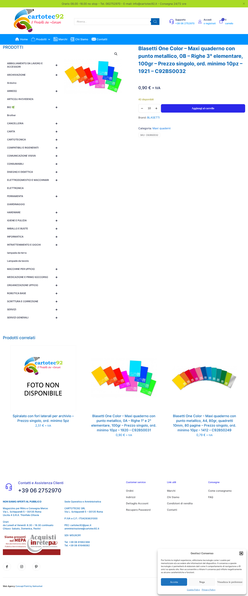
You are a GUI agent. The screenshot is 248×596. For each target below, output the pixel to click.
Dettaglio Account (137, 503)
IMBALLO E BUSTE (32, 229)
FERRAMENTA (32, 196)
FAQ (210, 497)
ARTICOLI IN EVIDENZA (20, 99)
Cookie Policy (193, 589)
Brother (11, 115)
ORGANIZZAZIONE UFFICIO (32, 285)
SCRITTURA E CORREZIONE (32, 301)
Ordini (129, 490)
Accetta (174, 582)
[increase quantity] (156, 108)
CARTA (32, 131)
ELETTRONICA (15, 188)
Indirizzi (130, 497)
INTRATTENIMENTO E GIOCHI (32, 245)
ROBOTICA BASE (32, 293)
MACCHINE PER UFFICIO (32, 269)
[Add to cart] (71, 350)
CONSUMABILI (32, 164)
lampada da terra (16, 252)
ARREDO (32, 91)
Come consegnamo (220, 490)
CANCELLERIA (32, 123)
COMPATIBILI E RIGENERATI (32, 148)
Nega (202, 582)
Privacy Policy (208, 589)
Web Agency (9, 586)
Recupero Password (138, 509)
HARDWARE (32, 212)
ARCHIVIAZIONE (32, 75)
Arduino (12, 82)
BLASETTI (153, 117)
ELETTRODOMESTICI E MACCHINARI (32, 180)
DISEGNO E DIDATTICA (32, 172)
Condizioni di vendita (180, 503)
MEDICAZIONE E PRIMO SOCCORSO (32, 277)
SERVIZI (32, 309)
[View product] (71, 357)
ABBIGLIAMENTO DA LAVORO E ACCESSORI (32, 65)
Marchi (171, 490)
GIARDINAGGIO (16, 204)
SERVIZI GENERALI (32, 318)
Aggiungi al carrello (203, 108)
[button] (241, 553)
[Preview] (71, 365)
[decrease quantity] (142, 108)
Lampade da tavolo (18, 260)
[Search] (155, 21)
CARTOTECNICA (32, 140)
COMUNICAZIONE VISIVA (32, 156)
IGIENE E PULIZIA (32, 220)
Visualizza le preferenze (229, 582)
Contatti (172, 509)
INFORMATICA (32, 237)
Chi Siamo (173, 497)
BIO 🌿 (32, 107)
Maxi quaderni (162, 128)
